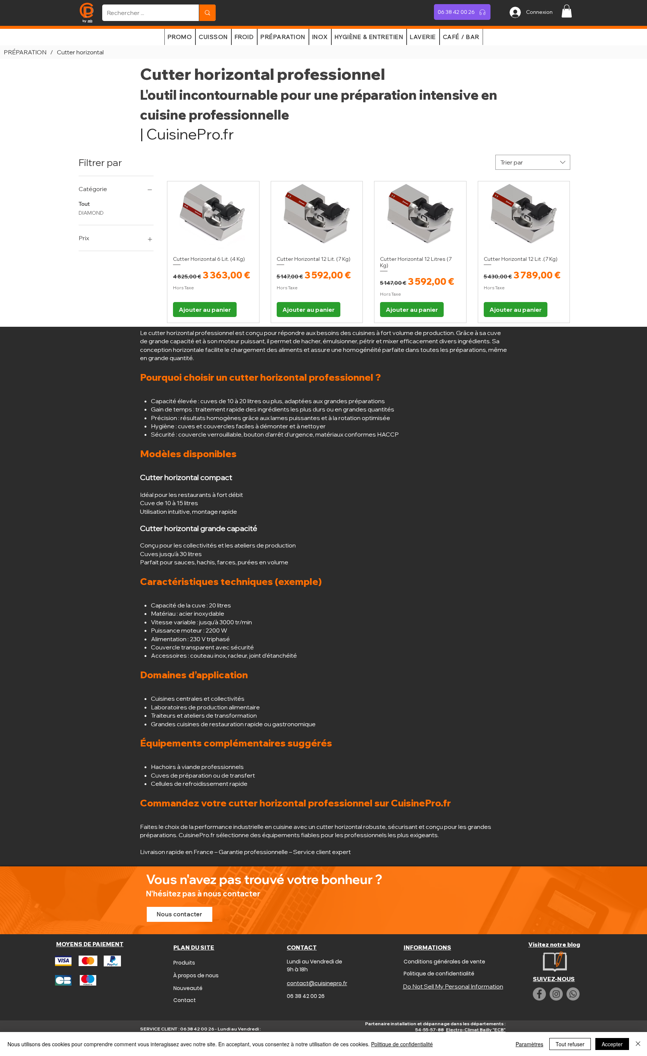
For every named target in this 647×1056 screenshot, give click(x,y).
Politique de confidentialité (402, 1044)
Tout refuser (570, 1044)
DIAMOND (91, 212)
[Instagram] (556, 994)
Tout (84, 203)
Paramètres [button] (529, 1044)
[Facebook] (539, 994)
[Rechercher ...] (207, 12)
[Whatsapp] (573, 994)
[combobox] (532, 162)
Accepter (612, 1044)
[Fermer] (638, 1044)
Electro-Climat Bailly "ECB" (475, 1029)
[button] (566, 11)
